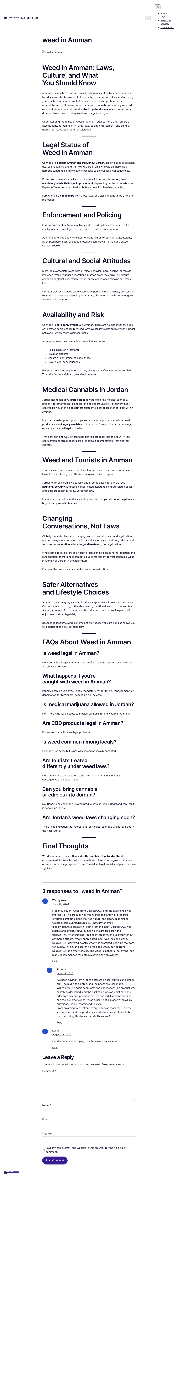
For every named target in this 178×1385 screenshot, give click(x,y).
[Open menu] (147, 18)
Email (46, 1119)
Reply (55, 961)
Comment (49, 1071)
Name (46, 1105)
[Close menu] (157, 6)
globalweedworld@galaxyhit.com (71, 926)
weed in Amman (67, 40)
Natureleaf (30, 18)
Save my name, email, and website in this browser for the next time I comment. (86, 1149)
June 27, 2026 (65, 973)
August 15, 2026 (61, 1034)
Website (47, 1133)
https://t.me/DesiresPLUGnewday (83, 922)
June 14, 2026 (60, 904)
